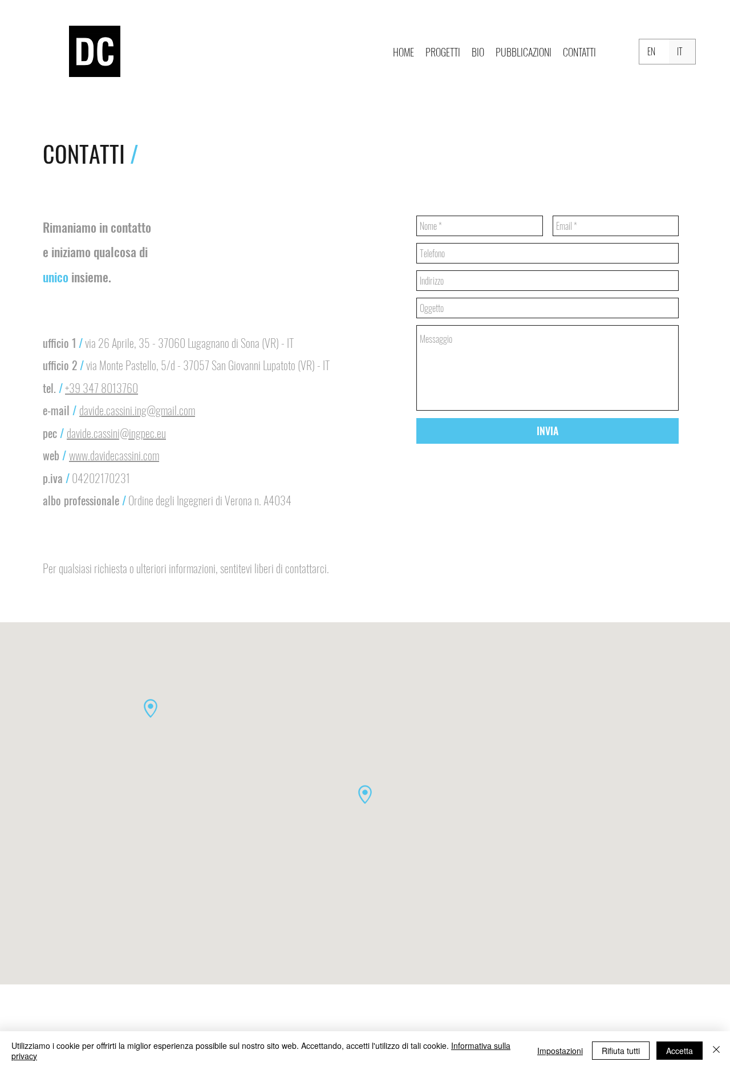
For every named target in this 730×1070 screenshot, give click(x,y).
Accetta (679, 1050)
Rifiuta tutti (621, 1050)
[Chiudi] (716, 1050)
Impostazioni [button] (560, 1050)
